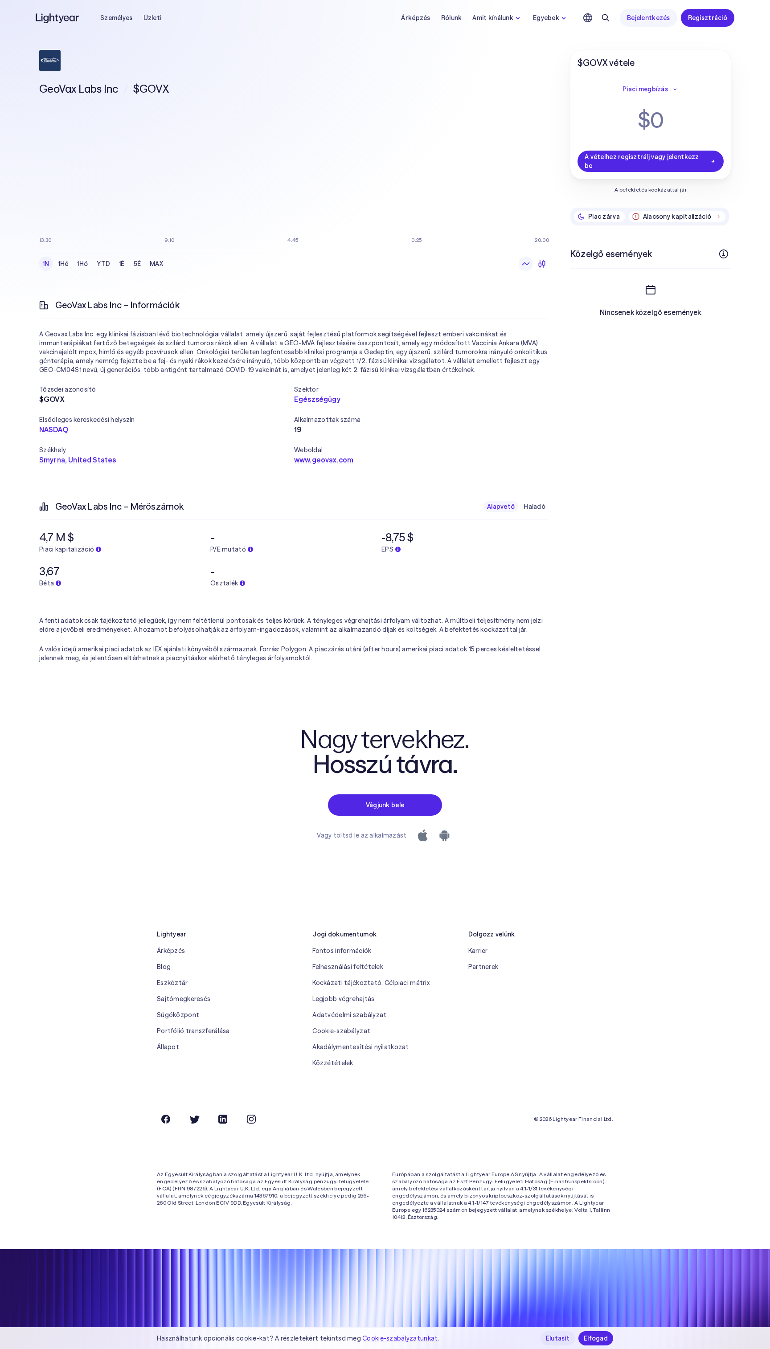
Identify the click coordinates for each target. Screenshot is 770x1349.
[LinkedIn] (223, 1119)
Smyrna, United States (77, 459)
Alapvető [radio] (501, 507)
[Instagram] (251, 1119)
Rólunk (451, 18)
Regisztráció (707, 18)
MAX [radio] (156, 264)
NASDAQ (53, 429)
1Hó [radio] (82, 264)
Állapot (168, 1047)
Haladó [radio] (534, 507)
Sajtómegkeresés (183, 999)
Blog (164, 967)
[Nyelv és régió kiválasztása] (588, 18)
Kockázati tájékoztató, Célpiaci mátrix (371, 983)
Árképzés (415, 18)
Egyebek (546, 18)
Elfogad (596, 1338)
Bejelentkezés (648, 18)
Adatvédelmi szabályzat (349, 1015)
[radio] (526, 264)
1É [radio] (122, 264)
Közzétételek (332, 1063)
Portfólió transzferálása (193, 1031)
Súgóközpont (178, 1015)
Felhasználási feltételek (347, 967)
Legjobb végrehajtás (343, 999)
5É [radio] (137, 264)
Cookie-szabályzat (341, 1031)
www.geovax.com (323, 459)
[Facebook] (166, 1119)
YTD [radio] (103, 264)
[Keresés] (605, 18)
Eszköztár (172, 983)
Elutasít (557, 1338)
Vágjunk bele (385, 805)
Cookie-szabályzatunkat (400, 1338)
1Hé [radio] (63, 264)
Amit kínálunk (492, 18)
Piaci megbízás (645, 89)
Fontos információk (341, 951)
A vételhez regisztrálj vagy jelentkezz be (642, 161)
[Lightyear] (58, 17)
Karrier (478, 951)
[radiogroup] (103, 264)
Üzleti (152, 18)
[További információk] (724, 254)
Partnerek (483, 967)
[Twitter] (194, 1119)
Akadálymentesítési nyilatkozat (360, 1047)
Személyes (116, 18)
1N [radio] (46, 264)
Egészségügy (317, 399)
